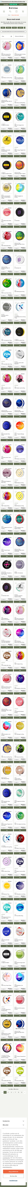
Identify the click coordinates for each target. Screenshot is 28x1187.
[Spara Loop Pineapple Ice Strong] (16, 183)
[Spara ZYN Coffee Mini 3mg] (3, 651)
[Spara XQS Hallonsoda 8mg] (3, 231)
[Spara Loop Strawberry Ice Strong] (3, 722)
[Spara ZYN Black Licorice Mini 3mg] (16, 857)
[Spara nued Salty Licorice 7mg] (3, 65)
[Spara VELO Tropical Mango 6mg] (16, 421)
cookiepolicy (6, 1158)
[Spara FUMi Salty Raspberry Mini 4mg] (3, 469)
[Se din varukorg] (23, 11)
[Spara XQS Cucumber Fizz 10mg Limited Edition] (16, 65)
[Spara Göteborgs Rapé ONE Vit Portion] (3, 89)
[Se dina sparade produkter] (16, 11)
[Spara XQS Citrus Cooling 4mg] (3, 744)
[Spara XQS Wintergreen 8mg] (16, 279)
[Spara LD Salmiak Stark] (3, 583)
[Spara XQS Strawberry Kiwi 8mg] (3, 374)
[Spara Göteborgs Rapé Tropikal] (16, 161)
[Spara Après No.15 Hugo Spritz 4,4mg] (16, 950)
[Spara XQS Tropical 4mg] (16, 651)
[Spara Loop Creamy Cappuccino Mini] (16, 766)
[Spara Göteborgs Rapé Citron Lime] (16, 231)
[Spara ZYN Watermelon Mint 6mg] (3, 208)
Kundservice (6, 1121)
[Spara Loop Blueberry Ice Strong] (16, 973)
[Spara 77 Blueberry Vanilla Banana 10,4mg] (3, 1044)
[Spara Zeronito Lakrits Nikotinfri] (3, 303)
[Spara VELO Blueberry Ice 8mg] (16, 881)
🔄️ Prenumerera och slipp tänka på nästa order (12, 1)
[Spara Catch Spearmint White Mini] (16, 789)
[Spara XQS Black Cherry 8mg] (16, 834)
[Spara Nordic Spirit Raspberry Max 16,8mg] (3, 560)
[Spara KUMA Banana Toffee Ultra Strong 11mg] (3, 1020)
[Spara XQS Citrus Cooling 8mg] (16, 89)
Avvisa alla (13, 1176)
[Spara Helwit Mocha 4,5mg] (16, 469)
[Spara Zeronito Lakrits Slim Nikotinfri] (16, 350)
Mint (3, 27)
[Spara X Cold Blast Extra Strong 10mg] (16, 303)
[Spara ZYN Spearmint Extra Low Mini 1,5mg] (3, 903)
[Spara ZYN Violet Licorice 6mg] (16, 445)
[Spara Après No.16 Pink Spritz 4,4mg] (16, 995)
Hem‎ (9, 15)
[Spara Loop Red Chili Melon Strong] (16, 697)
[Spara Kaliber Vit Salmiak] (16, 560)
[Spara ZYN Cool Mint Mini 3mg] (3, 350)
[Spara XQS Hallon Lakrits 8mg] (16, 374)
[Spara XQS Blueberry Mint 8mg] (16, 674)
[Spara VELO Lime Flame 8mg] (3, 279)
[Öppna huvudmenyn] (4, 11)
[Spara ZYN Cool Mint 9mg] (16, 903)
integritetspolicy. (7, 1167)
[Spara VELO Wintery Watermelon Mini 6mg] (16, 629)
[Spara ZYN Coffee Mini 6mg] (3, 1066)
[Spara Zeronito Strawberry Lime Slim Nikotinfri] (3, 629)
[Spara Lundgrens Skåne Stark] (3, 161)
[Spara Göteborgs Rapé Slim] (16, 399)
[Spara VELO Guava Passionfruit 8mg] (16, 1044)
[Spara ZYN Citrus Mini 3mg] (16, 1066)
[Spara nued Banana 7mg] (3, 881)
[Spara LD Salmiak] (16, 208)
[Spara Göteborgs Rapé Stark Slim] (16, 1020)
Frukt (14, 27)
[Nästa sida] (25, 1092)
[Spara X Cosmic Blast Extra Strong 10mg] (3, 995)
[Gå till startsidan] (13, 8)
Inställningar (13, 1180)
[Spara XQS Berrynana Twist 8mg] (3, 445)
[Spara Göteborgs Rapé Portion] (3, 399)
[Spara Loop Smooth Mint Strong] (3, 927)
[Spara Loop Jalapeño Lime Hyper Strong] (16, 515)
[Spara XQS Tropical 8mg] (3, 492)
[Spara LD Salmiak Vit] (16, 255)
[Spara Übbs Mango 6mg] (3, 766)
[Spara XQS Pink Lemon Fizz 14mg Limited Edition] (16, 606)
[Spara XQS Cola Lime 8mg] (16, 744)
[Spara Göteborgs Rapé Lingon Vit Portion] (3, 697)
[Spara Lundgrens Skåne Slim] (16, 328)
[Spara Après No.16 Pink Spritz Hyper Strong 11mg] (3, 674)
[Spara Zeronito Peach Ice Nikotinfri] (16, 927)
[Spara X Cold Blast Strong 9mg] (3, 834)
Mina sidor (5, 1125)
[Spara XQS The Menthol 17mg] (3, 328)
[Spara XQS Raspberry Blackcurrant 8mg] (3, 606)
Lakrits (20, 27)
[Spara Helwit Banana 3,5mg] (16, 492)
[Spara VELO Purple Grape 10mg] (3, 538)
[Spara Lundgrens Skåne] (3, 112)
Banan (8, 27)
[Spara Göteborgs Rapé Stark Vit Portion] (16, 538)
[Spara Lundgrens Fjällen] (3, 950)
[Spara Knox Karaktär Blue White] (3, 421)
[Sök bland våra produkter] (10, 11)
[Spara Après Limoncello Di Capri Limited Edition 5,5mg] (3, 183)
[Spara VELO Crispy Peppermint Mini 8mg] (3, 811)
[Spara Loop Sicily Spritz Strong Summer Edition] (16, 42)
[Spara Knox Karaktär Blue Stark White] (3, 789)
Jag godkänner (13, 1171)
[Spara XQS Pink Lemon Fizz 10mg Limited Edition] (3, 42)
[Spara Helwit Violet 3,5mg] (3, 857)
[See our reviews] (13, 4)
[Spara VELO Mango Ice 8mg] (16, 722)
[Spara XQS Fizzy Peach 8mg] (3, 973)
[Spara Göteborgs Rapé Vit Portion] (3, 255)
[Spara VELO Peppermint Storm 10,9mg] (3, 515)
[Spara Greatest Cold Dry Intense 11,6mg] (16, 583)
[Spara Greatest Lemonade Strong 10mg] (3, 136)
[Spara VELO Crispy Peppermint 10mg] (16, 136)
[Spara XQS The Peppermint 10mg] (16, 112)
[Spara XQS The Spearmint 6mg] (16, 811)
